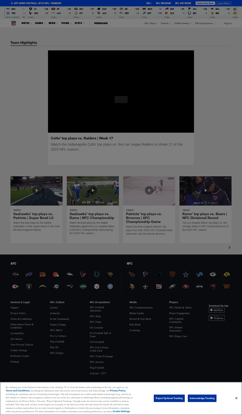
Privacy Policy (120, 387)
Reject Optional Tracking (169, 396)
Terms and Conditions (18, 387)
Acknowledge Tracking (202, 396)
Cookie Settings (37, 411)
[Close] (236, 396)
